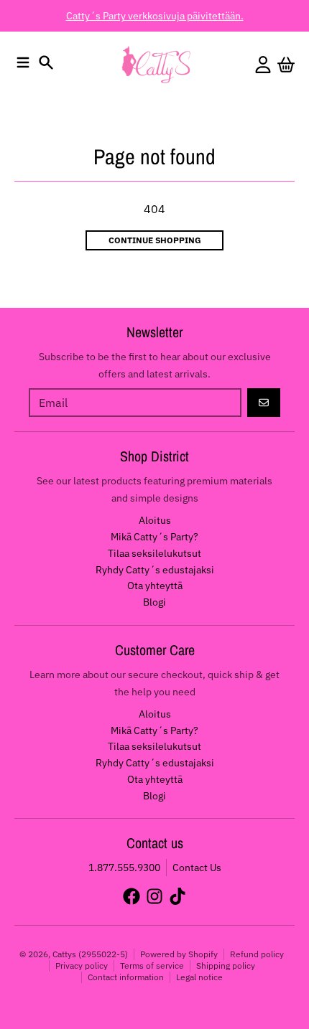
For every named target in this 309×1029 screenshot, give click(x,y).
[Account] (263, 64)
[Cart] (286, 64)
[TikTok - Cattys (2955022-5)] (177, 896)
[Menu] (23, 62)
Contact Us (196, 867)
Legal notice (199, 977)
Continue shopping (155, 240)
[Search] (46, 62)
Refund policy (257, 954)
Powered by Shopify (179, 954)
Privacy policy (81, 965)
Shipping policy (225, 965)
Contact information (126, 977)
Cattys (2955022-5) (90, 954)
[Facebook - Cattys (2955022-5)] (131, 896)
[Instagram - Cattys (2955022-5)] (154, 896)
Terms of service (152, 965)
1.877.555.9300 (124, 867)
